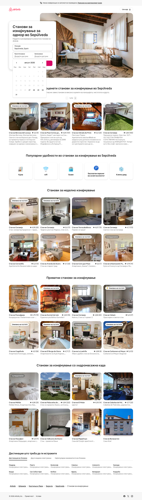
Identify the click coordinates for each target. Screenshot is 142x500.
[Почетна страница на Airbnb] (14, 9)
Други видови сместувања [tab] (41, 458)
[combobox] (32, 48)
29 (38, 90)
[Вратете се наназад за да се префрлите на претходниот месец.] (16, 62)
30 (43, 90)
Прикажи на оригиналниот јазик (90, 3)
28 (34, 90)
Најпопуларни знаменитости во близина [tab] (70, 458)
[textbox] (22, 56)
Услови (38, 496)
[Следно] (75, 98)
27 (29, 90)
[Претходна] (67, 98)
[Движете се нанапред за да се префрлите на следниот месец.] (42, 62)
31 (16, 95)
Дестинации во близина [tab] (18, 458)
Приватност (29, 496)
